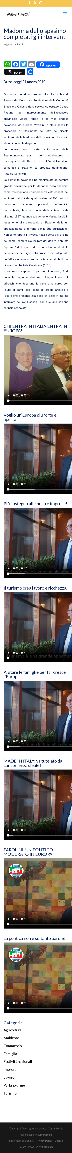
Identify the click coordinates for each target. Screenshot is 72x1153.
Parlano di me (14, 1085)
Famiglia (10, 1053)
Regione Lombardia (14, 44)
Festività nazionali (18, 1061)
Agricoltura (12, 1030)
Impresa (10, 1069)
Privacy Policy (44, 1140)
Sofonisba (48, 1146)
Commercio (13, 1045)
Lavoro (9, 1077)
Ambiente (11, 1037)
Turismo (10, 1093)
